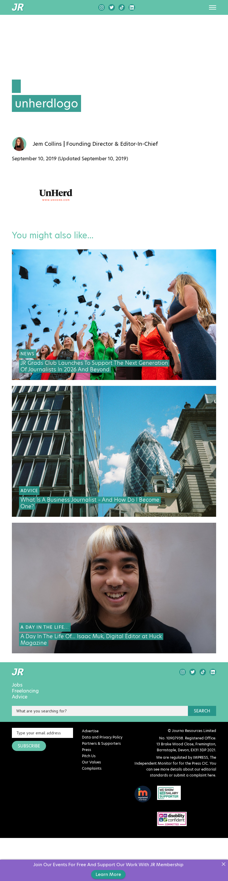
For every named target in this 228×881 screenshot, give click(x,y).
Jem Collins (47, 144)
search (202, 711)
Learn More (108, 874)
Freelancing (25, 691)
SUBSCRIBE (29, 746)
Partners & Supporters (101, 743)
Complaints (92, 768)
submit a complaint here (194, 775)
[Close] (223, 864)
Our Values (91, 762)
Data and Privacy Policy (102, 737)
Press (86, 749)
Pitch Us (89, 755)
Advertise (90, 730)
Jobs (17, 685)
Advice (19, 697)
